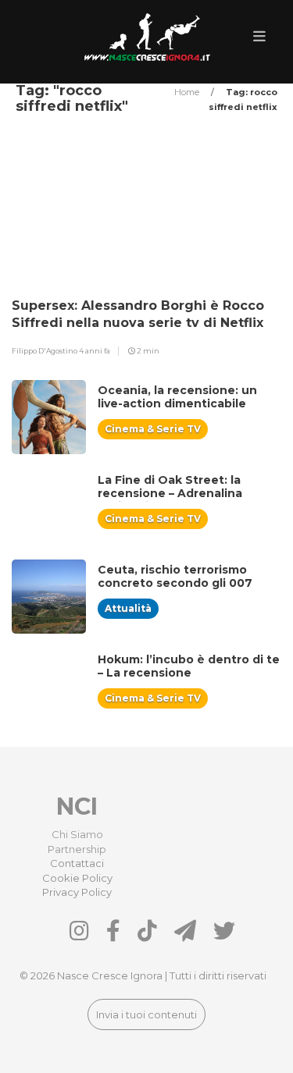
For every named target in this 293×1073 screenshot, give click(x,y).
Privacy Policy (77, 892)
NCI (77, 806)
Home (188, 92)
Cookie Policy (77, 878)
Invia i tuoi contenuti (146, 1014)
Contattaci (77, 863)
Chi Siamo (77, 834)
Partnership (77, 849)
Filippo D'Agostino (45, 350)
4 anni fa (94, 350)
